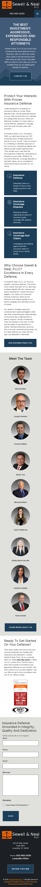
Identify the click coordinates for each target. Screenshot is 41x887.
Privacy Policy (25, 882)
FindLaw (30, 884)
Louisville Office (20, 858)
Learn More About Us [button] (20, 627)
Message (6, 772)
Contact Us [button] (20, 76)
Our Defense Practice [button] (20, 343)
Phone (5, 750)
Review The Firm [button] (20, 869)
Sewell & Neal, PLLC (16, 879)
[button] (37, 13)
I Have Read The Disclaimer (17, 805)
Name (5, 738)
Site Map (15, 882)
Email (5, 761)
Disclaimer (7, 800)
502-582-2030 (17, 13)
